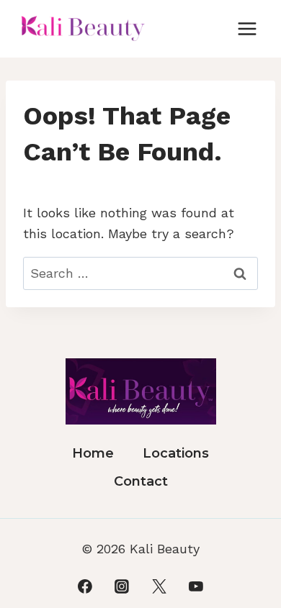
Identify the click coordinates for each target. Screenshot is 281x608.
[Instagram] (121, 586)
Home (93, 453)
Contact (141, 481)
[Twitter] (159, 586)
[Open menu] (247, 28)
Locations (176, 453)
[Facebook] (85, 586)
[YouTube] (196, 586)
